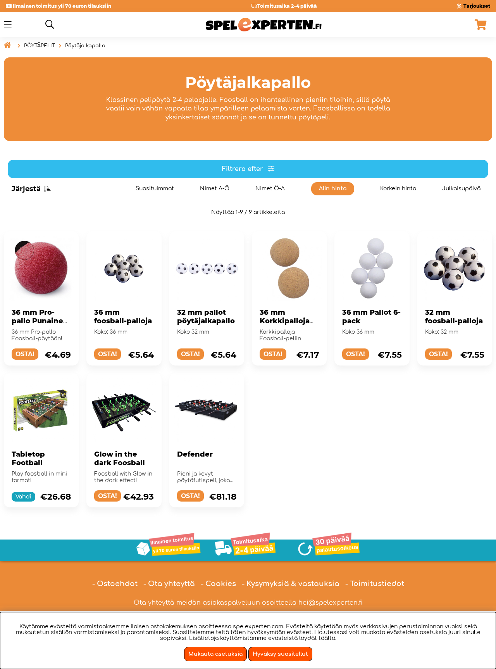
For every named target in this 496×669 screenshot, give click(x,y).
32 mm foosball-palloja (454, 316)
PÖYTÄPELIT (39, 45)
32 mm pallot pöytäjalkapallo (206, 316)
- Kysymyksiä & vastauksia (290, 584)
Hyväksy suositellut (280, 654)
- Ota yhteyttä (169, 584)
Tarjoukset (476, 6)
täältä (327, 638)
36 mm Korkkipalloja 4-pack (285, 321)
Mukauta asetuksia (215, 654)
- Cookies (218, 584)
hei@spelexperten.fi (330, 602)
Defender (195, 454)
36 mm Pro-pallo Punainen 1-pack (40, 321)
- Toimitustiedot (374, 584)
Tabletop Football (28, 458)
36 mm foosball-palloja (123, 316)
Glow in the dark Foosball (119, 458)
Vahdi (23, 497)
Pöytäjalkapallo (85, 45)
